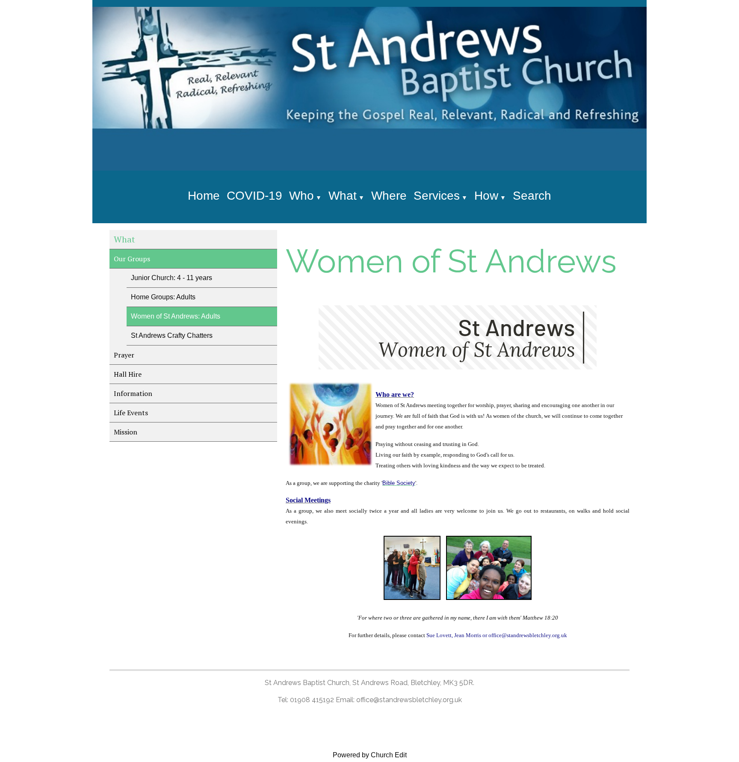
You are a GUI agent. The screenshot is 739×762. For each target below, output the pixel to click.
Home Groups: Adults (163, 297)
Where (389, 195)
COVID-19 (254, 195)
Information (133, 393)
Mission (125, 432)
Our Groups (132, 258)
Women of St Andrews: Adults (175, 316)
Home (204, 195)
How (486, 195)
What (342, 195)
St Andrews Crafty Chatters (172, 335)
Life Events (131, 412)
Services (437, 195)
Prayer (124, 355)
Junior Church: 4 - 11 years (171, 277)
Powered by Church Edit (370, 755)
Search (532, 195)
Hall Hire (128, 374)
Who (301, 195)
